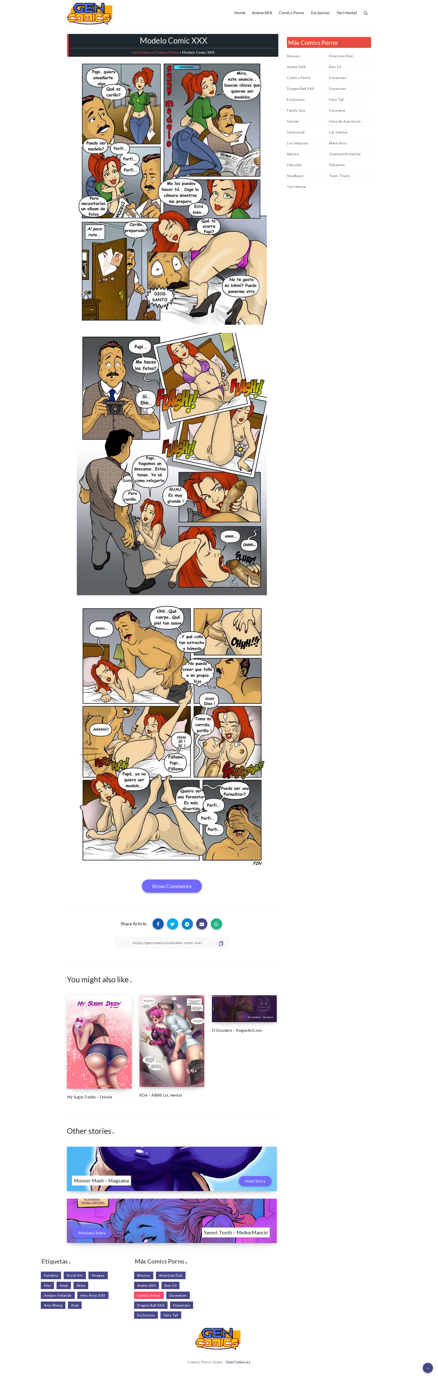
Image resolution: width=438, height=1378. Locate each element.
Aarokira (51, 1275)
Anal (75, 1305)
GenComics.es (238, 1362)
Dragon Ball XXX (301, 89)
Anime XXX (262, 12)
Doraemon (337, 78)
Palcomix (294, 165)
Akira (81, 1285)
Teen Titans (339, 176)
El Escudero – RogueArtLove (237, 1030)
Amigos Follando (58, 1295)
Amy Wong (53, 1305)
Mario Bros (338, 143)
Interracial (296, 132)
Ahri (47, 1285)
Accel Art (75, 1275)
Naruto (293, 154)
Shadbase (295, 176)
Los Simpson (297, 143)
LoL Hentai (338, 132)
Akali (64, 1285)
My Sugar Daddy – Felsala (89, 1097)
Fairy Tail (336, 100)
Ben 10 (335, 67)
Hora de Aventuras (345, 121)
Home (239, 12)
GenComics (142, 52)
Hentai (292, 121)
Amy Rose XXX (92, 1295)
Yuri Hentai (347, 12)
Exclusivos (320, 12)
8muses (293, 56)
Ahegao (98, 1275)
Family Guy (296, 110)
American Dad (341, 56)
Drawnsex (337, 89)
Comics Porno (291, 12)
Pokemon (337, 165)
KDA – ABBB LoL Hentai (160, 1095)
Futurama (337, 110)
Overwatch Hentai (344, 154)
